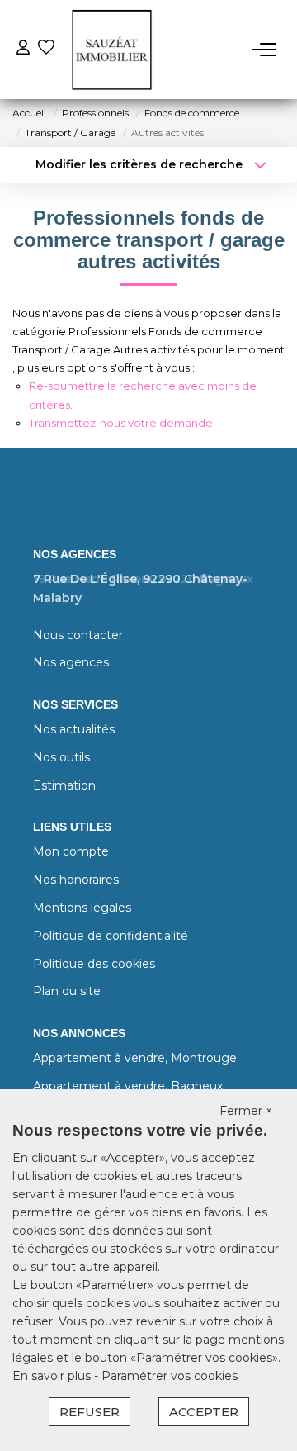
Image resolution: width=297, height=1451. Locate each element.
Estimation (64, 785)
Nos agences (71, 662)
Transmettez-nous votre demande (121, 422)
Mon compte (71, 851)
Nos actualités (74, 729)
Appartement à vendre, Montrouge (135, 1057)
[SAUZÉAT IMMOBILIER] (112, 49)
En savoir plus (53, 1375)
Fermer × (245, 1110)
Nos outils (61, 757)
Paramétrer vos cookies (169, 1375)
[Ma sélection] (46, 49)
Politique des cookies (94, 963)
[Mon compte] (23, 49)
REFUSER (89, 1412)
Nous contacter (78, 635)
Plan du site (67, 991)
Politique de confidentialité (110, 935)
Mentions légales (82, 907)
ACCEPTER (203, 1412)
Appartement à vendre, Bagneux (128, 1086)
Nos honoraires (76, 879)
